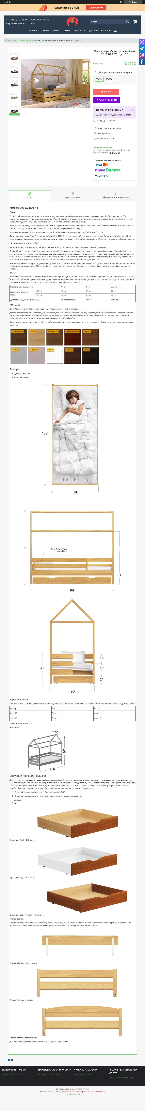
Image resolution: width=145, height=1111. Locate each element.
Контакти (80, 31)
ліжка (107, 276)
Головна (32, 31)
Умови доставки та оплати (50, 1074)
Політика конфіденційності (94, 1092)
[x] (12, 1060)
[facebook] (9, 1060)
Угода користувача (82, 1074)
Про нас (67, 31)
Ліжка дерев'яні (27, 40)
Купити (107, 91)
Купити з (103, 100)
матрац (131, 276)
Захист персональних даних (122, 1077)
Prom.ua (86, 1089)
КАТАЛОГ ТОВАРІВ (50, 31)
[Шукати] (127, 21)
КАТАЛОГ (13, 40)
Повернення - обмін (11, 1074)
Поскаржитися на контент (71, 1092)
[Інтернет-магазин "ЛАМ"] (72, 21)
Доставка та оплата (99, 31)
